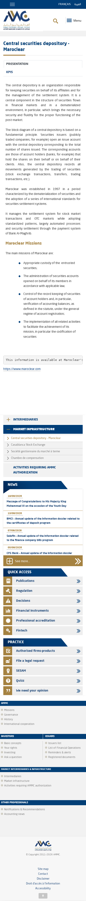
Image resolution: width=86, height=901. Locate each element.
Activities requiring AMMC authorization (34, 470)
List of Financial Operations (64, 748)
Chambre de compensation (27, 458)
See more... (22, 561)
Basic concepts (12, 743)
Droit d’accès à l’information (43, 883)
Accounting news (14, 814)
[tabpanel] (43, 216)
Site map (43, 869)
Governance (11, 715)
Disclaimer (43, 878)
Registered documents (61, 757)
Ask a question (13, 757)
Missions (9, 710)
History (8, 719)
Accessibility (43, 888)
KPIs (9, 72)
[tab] (43, 64)
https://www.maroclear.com (22, 369)
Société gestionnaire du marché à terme (35, 451)
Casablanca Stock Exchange (28, 444)
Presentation (17, 64)
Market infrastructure (33, 429)
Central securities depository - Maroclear (36, 438)
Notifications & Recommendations (24, 809)
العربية (77, 4)
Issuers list (54, 743)
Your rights (10, 748)
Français (64, 4)
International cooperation (19, 724)
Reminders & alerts (59, 752)
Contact (43, 874)
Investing (9, 752)
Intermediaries (25, 419)
